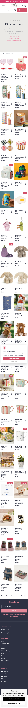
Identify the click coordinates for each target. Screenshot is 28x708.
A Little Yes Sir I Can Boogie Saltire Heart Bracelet (7, 495)
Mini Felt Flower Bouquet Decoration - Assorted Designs (7, 466)
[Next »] (24, 595)
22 (21, 595)
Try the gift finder (14, 358)
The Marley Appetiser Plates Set (7, 150)
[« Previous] (1, 595)
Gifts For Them (16, 20)
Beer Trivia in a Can (7, 203)
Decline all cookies (14, 703)
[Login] (23, 6)
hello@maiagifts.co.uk (6, 633)
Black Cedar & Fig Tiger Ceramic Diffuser (7, 97)
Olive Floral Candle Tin (7, 439)
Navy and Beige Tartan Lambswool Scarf (7, 579)
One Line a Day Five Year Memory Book (7, 307)
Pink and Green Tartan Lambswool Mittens (7, 551)
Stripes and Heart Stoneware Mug (7, 413)
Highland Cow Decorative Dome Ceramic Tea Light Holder (7, 523)
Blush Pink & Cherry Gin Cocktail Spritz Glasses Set (7, 70)
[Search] (15, 10)
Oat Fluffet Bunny (7, 281)
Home (9, 20)
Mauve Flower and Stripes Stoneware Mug (7, 387)
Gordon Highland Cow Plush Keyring (7, 334)
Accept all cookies (14, 698)
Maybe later (14, 361)
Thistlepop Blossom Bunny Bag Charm (7, 229)
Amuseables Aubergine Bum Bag (7, 256)
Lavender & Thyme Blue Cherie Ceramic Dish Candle (7, 177)
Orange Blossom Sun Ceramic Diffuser (7, 123)
